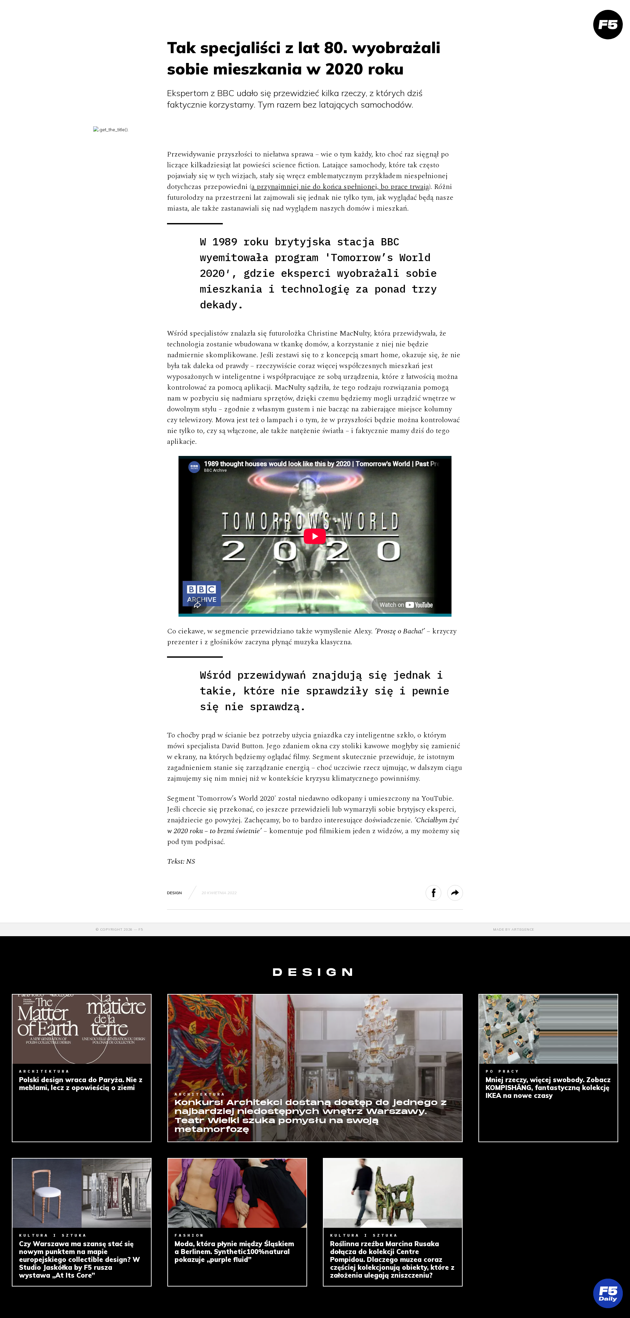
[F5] (608, 24)
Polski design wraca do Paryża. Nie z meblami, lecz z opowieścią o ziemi (80, 1084)
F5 (140, 929)
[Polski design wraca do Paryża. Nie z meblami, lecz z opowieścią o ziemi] (81, 1029)
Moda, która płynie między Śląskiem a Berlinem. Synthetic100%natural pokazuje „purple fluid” (234, 1252)
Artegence (523, 929)
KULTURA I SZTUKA (53, 1235)
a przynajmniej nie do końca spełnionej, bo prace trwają (340, 186)
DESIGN (174, 892)
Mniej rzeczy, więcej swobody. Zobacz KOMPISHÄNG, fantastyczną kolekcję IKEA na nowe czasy (548, 1088)
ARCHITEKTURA (44, 1071)
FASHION (189, 1235)
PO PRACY (503, 1071)
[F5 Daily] (608, 1293)
